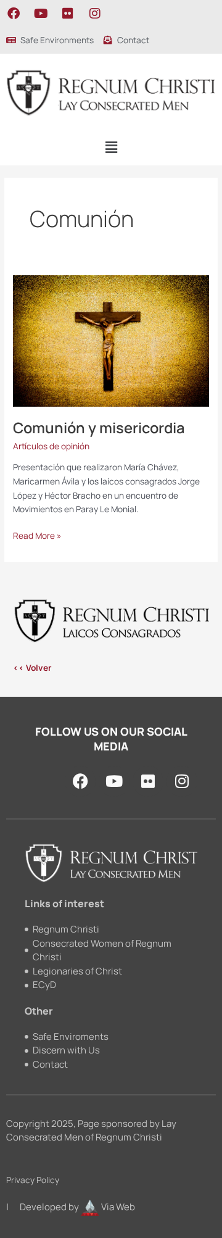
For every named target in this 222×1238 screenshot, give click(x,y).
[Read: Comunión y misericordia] (111, 340)
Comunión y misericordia (99, 428)
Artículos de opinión (51, 446)
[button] (111, 147)
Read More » (37, 535)
